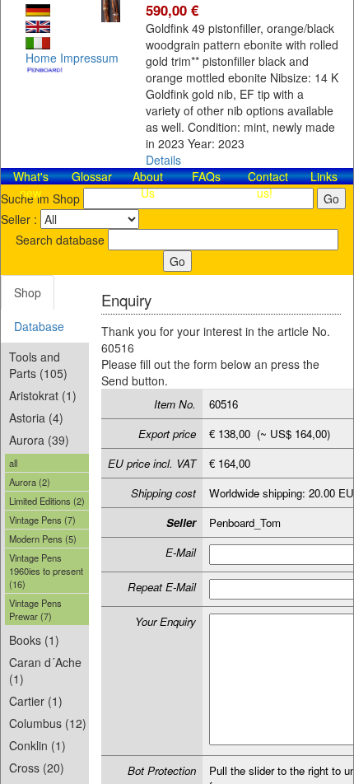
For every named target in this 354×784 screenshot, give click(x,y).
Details (163, 160)
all (13, 462)
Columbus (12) (47, 723)
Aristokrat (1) (43, 395)
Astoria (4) (36, 417)
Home (41, 57)
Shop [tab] (27, 292)
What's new (31, 184)
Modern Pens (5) (43, 538)
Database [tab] (39, 326)
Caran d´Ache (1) (45, 670)
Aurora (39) (39, 440)
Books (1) (34, 640)
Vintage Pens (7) (42, 519)
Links (324, 176)
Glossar (92, 176)
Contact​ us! (268, 184)
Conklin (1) (37, 745)
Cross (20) (36, 767)
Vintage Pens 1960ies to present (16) (46, 570)
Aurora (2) (29, 481)
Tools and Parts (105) (38, 364)
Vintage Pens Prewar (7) (35, 609)
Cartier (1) (36, 701)
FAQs (206, 176)
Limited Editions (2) (47, 500)
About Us (148, 184)
